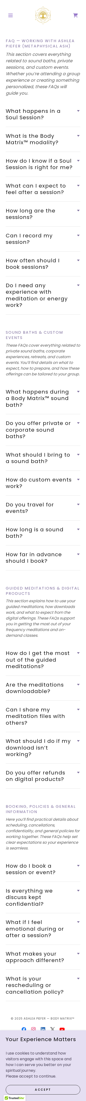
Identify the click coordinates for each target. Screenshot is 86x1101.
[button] (11, 15)
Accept (43, 1089)
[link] (43, 15)
